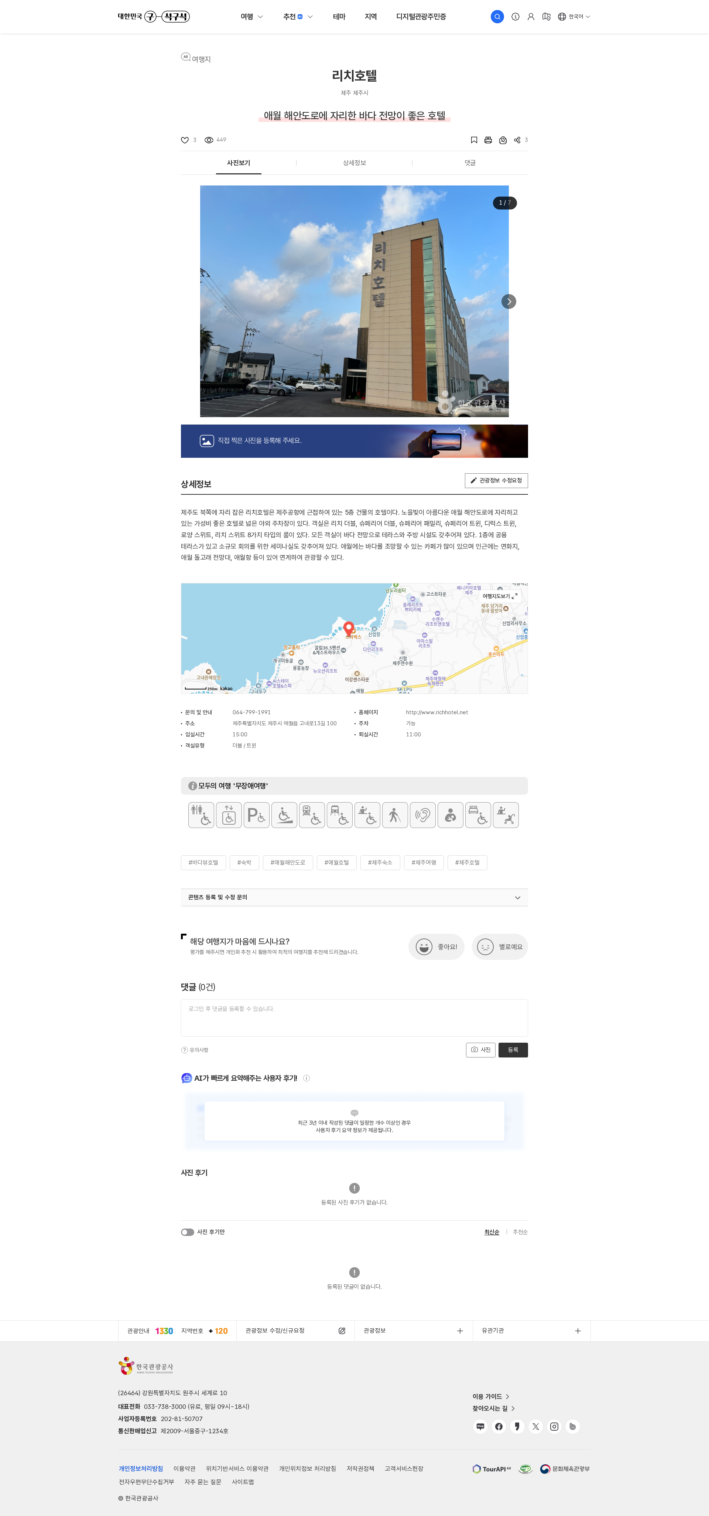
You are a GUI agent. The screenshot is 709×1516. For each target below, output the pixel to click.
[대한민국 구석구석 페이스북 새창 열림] (499, 1426)
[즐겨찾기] (470, 140)
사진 (485, 1049)
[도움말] (184, 1050)
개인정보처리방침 (141, 1468)
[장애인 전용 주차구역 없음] (257, 815)
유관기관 (493, 1330)
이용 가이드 (487, 1396)
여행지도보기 (500, 596)
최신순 (492, 1232)
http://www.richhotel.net (437, 712)
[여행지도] (547, 17)
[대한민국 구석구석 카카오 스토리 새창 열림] (517, 1426)
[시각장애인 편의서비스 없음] (395, 815)
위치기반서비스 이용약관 (237, 1468)
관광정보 (375, 1330)
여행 (247, 16)
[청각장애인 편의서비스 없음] (423, 815)
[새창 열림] (484, 140)
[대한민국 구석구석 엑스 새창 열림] (536, 1426)
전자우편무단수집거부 (146, 1482)
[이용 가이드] (515, 17)
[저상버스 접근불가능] (340, 815)
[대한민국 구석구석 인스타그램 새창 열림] (554, 1426)
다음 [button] (508, 301)
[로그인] (531, 17)
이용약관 (185, 1468)
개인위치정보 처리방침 (307, 1468)
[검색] (497, 16)
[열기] (517, 897)
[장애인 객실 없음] (478, 815)
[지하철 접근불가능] (312, 815)
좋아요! (447, 947)
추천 (289, 16)
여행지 (201, 59)
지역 (371, 16)
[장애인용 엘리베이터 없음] (229, 815)
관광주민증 (421, 16)
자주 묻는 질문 (203, 1482)
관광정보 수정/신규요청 (275, 1330)
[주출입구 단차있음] (284, 815)
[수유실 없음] (450, 815)
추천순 (520, 1232)
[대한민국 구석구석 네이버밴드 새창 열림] (572, 1426)
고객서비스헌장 (404, 1468)
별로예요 (511, 947)
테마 (339, 16)
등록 (513, 1049)
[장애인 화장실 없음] (201, 815)
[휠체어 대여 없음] (367, 815)
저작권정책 (360, 1468)
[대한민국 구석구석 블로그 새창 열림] (480, 1426)
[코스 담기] (499, 140)
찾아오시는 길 (490, 1408)
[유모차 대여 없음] (506, 815)
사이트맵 (243, 1482)
